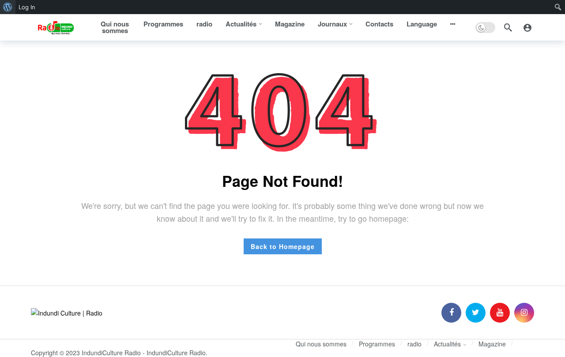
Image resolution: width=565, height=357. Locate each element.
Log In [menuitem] (27, 7)
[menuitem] (7, 7)
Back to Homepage (283, 246)
